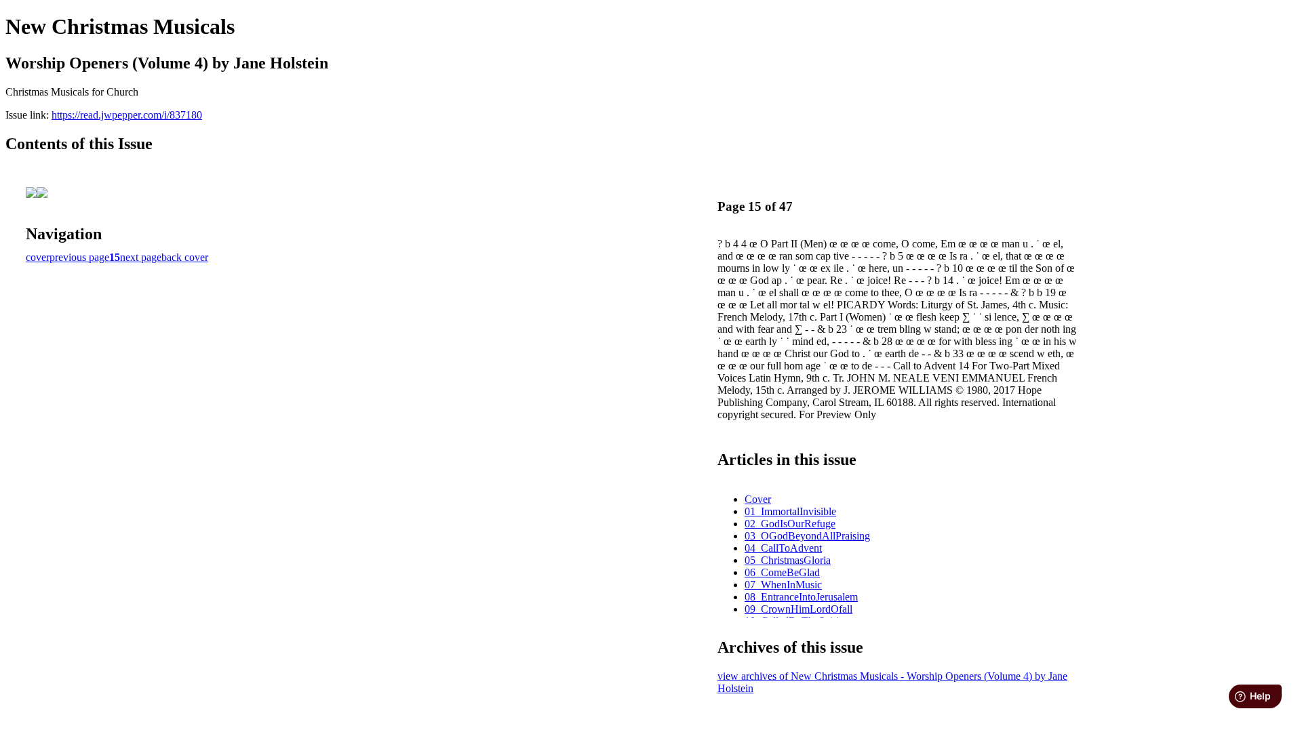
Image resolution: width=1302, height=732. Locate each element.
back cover (184, 257)
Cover (758, 499)
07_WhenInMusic (783, 584)
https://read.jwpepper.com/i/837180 (127, 115)
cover (38, 257)
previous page (79, 257)
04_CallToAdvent (783, 548)
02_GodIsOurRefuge (790, 523)
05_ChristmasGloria (788, 560)
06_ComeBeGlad (782, 572)
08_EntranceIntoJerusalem (801, 597)
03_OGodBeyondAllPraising (807, 536)
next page (140, 257)
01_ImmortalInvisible (790, 511)
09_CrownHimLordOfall (798, 609)
